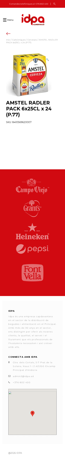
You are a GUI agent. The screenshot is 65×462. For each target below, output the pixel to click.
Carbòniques (19, 39)
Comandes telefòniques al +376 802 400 (28, 4)
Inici (8, 39)
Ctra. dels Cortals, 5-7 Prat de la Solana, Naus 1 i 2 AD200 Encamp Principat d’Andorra (34, 366)
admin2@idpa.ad (23, 376)
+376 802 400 (21, 382)
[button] (47, 59)
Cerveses (32, 39)
